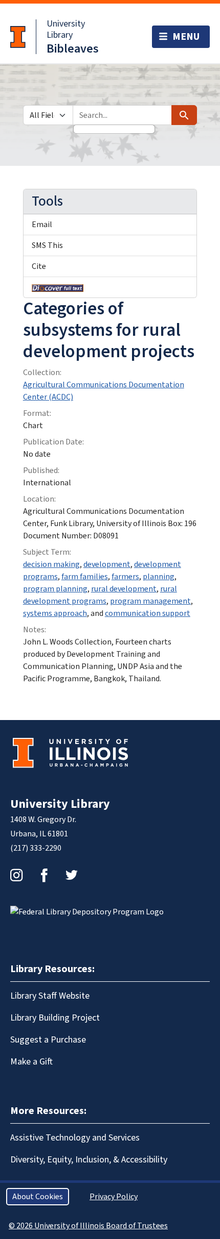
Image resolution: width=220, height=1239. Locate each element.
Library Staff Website (50, 995)
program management (150, 601)
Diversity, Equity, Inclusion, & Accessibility (88, 1159)
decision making (51, 564)
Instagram (16, 875)
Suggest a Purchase (48, 1039)
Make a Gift (31, 1061)
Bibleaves (73, 49)
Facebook (44, 875)
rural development (124, 588)
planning (158, 576)
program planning (55, 588)
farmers (125, 576)
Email (42, 224)
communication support (147, 613)
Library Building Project (55, 1017)
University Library (66, 29)
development (106, 564)
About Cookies (37, 1196)
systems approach (55, 613)
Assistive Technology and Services (75, 1137)
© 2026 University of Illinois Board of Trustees (88, 1225)
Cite (39, 266)
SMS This (47, 245)
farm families (84, 576)
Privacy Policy (114, 1196)
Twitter (71, 875)
